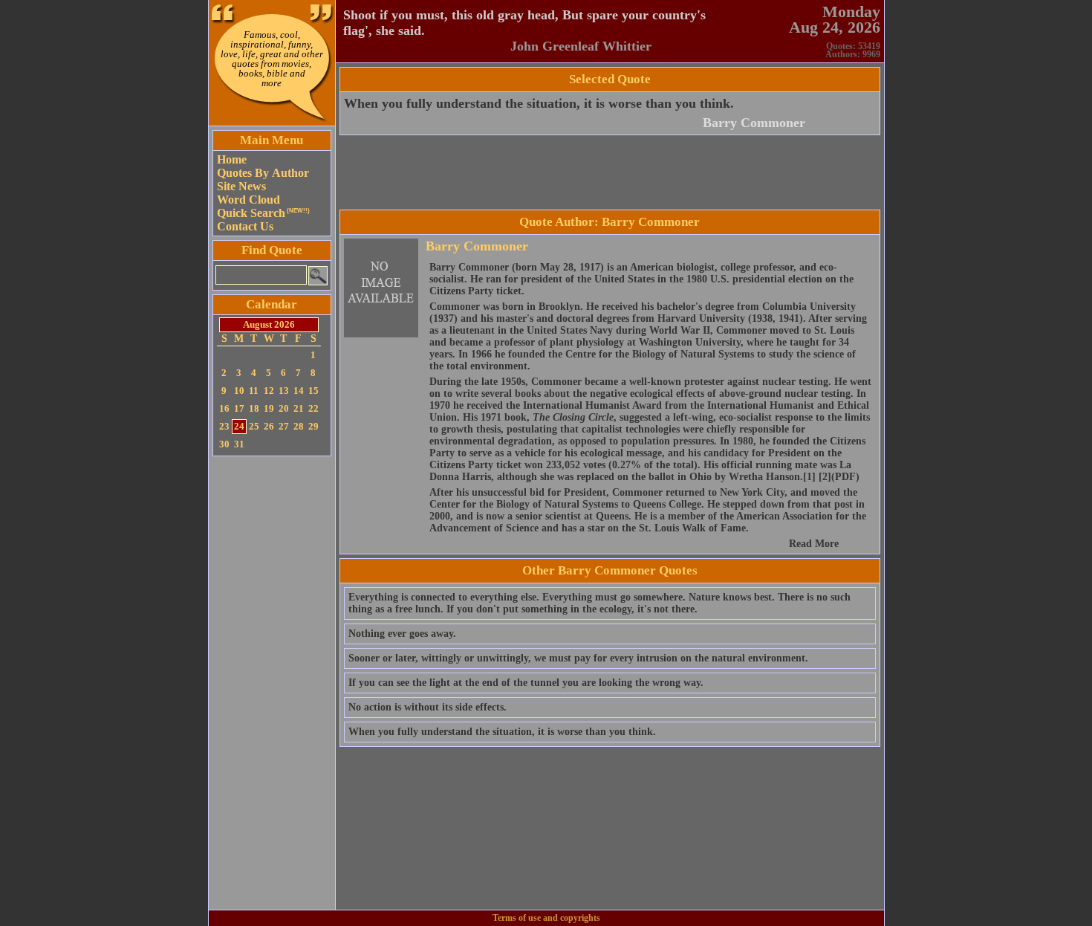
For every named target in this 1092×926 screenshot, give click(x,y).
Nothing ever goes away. (402, 633)
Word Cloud (248, 199)
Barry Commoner (754, 122)
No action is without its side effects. (427, 707)
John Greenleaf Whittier (580, 46)
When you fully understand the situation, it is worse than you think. (539, 103)
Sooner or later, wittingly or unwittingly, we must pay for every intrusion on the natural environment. (578, 658)
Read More (814, 543)
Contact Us (245, 226)
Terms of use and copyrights (546, 918)
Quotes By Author (263, 172)
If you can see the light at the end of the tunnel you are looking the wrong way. (525, 682)
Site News (241, 186)
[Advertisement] (271, 683)
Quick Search (263, 213)
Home (232, 159)
